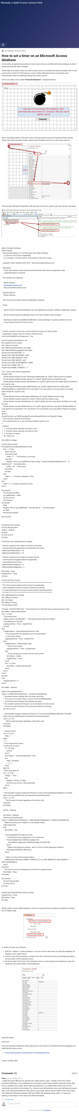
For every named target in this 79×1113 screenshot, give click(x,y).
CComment (47, 1110)
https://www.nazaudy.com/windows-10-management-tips (27, 1052)
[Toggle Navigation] (3, 44)
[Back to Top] (75, 1109)
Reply (11, 1099)
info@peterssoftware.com (13, 285)
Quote (8, 1099)
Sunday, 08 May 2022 (14, 1078)
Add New (74, 1073)
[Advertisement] (39, 26)
